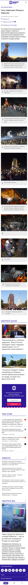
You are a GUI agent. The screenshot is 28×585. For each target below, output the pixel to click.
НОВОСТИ (6, 458)
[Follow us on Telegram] (16, 570)
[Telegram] (14, 583)
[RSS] (20, 570)
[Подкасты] (24, 570)
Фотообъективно (6, 7)
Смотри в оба (8, 501)
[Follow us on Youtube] (9, 570)
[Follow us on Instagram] (13, 570)
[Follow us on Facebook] (2, 570)
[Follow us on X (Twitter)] (6, 570)
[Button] (5, 19)
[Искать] (22, 583)
